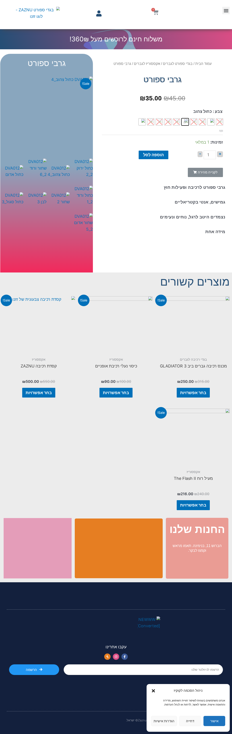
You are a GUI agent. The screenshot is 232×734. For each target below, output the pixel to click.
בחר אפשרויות (193, 392)
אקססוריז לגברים (147, 64)
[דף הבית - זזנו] (36, 14)
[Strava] (107, 656)
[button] (153, 691)
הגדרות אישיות (164, 721)
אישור (214, 721)
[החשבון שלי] (99, 13)
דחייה (190, 721)
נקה (221, 130)
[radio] (211, 121)
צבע (218, 111)
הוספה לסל (153, 154)
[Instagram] (116, 656)
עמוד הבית (203, 64)
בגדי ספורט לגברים (178, 64)
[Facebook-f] (124, 656)
